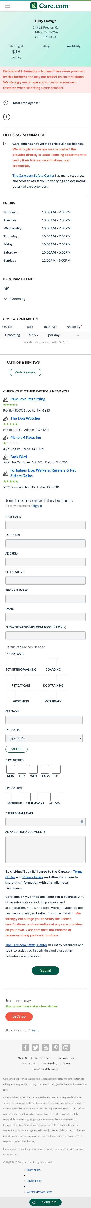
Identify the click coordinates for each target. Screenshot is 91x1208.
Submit (45, 970)
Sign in (37, 506)
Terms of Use (28, 1063)
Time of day (13, 788)
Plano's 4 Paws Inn (25, 438)
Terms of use (33, 1170)
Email (9, 609)
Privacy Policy (32, 877)
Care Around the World (45, 1069)
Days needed (14, 760)
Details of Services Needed (25, 647)
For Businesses (65, 1058)
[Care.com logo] (48, 6)
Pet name (12, 711)
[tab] (45, 647)
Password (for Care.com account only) (35, 627)
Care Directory (43, 1058)
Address (11, 553)
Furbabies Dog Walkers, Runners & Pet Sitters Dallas (43, 473)
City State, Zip (15, 572)
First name (13, 517)
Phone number (16, 590)
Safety (66, 1063)
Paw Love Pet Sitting (27, 399)
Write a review (25, 372)
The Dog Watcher (25, 418)
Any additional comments (25, 832)
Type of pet (13, 730)
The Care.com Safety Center (26, 945)
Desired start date (19, 813)
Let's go (19, 1016)
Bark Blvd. (19, 457)
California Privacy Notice (39, 1192)
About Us (23, 1058)
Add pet (16, 749)
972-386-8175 (45, 37)
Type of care (14, 654)
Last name (13, 535)
